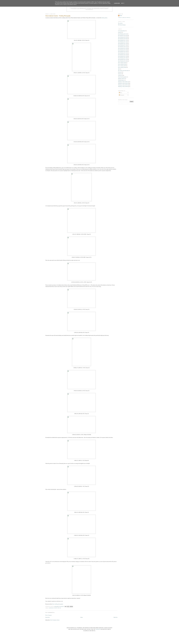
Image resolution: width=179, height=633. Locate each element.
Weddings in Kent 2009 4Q (123, 86)
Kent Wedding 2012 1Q (122, 46)
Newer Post (47, 617)
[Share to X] (69, 606)
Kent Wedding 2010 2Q (122, 35)
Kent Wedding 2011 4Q (122, 45)
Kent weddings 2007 (122, 65)
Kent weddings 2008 (122, 67)
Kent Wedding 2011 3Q (122, 43)
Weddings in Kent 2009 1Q (123, 81)
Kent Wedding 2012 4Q (122, 51)
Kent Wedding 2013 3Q (122, 56)
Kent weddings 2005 (122, 62)
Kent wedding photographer (57, 604)
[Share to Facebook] (71, 606)
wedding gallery (104, 17)
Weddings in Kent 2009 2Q (123, 83)
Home (81, 617)
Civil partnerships (121, 30)
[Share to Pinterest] (72, 606)
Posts (121, 92)
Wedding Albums (121, 78)
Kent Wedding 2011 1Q (122, 40)
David (121, 15)
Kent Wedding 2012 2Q (122, 48)
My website (120, 23)
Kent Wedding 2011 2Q (122, 42)
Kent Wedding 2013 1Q (122, 53)
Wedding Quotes (121, 80)
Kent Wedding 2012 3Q (122, 49)
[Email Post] (65, 606)
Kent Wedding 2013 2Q (122, 54)
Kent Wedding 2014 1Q (122, 59)
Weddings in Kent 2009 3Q (123, 84)
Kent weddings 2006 (122, 64)
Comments (122, 95)
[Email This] (67, 606)
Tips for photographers (122, 77)
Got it (122, 3)
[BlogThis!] (68, 606)
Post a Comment (48, 615)
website (98, 629)
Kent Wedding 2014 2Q (122, 61)
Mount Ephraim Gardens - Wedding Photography (57, 16)
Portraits (119, 73)
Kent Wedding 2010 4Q (122, 38)
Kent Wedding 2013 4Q (122, 57)
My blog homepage (122, 24)
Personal (119, 72)
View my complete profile (124, 17)
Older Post (115, 617)
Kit (118, 69)
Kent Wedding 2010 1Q (122, 34)
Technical (120, 75)
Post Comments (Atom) (55, 620)
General (119, 32)
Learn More (117, 3)
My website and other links (123, 70)
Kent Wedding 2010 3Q (122, 37)
